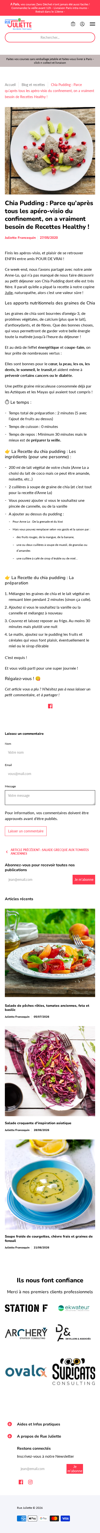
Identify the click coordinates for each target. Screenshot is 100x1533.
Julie (9, 292)
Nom (8, 743)
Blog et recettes (33, 85)
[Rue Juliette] (18, 24)
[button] (73, 24)
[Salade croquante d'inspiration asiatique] (50, 1071)
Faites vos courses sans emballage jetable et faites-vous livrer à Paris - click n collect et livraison (50, 60)
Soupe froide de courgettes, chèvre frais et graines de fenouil (49, 1238)
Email (8, 765)
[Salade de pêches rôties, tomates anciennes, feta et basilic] (50, 954)
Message (10, 786)
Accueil (10, 85)
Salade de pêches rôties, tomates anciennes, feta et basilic (47, 1007)
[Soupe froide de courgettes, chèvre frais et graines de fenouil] (50, 1184)
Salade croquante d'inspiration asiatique (38, 1123)
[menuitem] (73, 24)
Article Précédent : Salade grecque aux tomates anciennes (50, 851)
